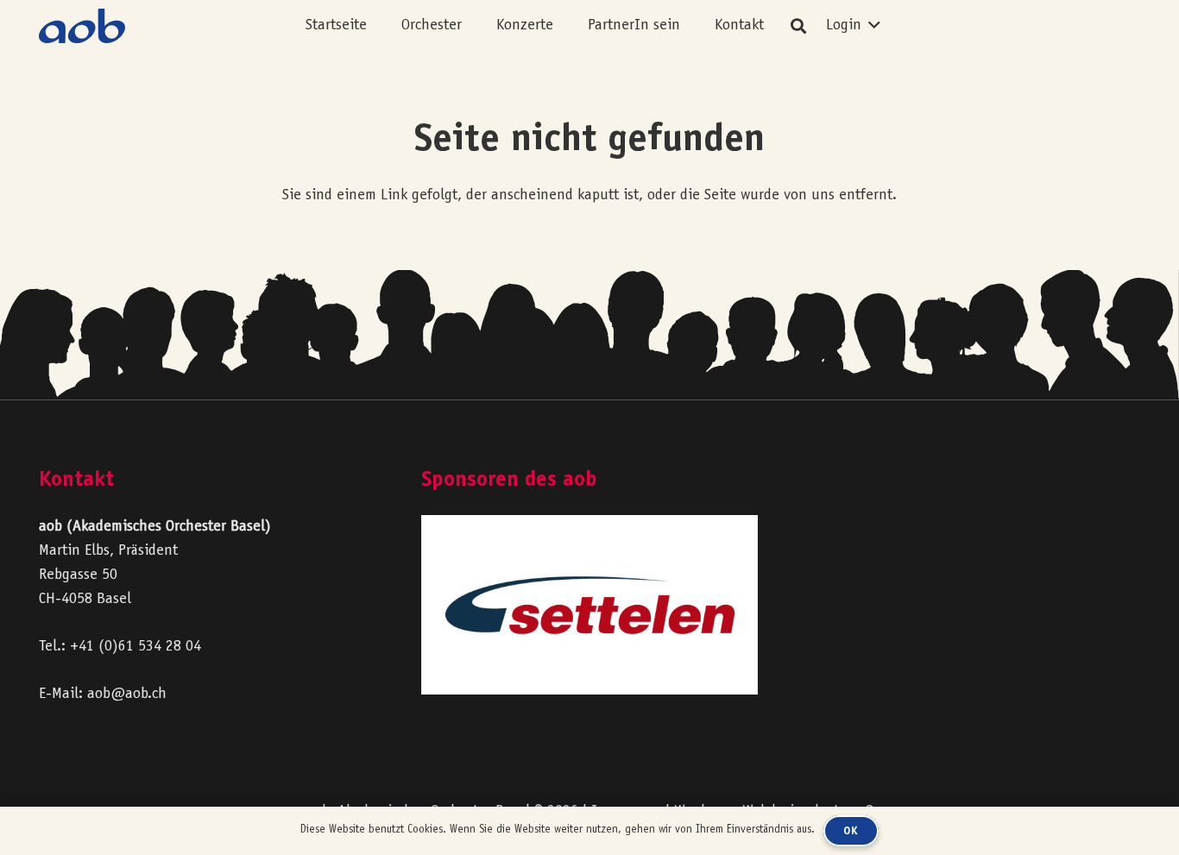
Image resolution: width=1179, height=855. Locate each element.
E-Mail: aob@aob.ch (103, 694)
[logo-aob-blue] (82, 26)
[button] (476, 25)
